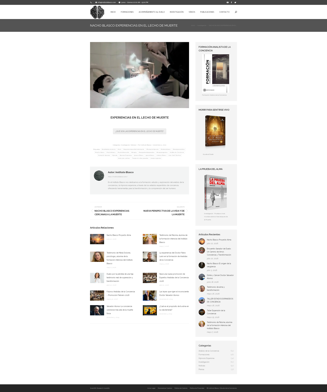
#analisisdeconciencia (108, 149)
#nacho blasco (99, 152)
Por (144, 145)
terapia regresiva (156, 158)
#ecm (119, 149)
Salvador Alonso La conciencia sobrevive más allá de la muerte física (120, 309)
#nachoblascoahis (123, 152)
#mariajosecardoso (179, 149)
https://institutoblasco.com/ (118, 177)
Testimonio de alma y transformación (216, 288)
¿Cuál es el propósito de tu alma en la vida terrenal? (174, 308)
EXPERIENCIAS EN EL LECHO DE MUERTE (139, 117)
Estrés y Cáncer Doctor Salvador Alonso (220, 276)
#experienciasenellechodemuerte (134, 149)
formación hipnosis (104, 155)
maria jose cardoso (124, 158)
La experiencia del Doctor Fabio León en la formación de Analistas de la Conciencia (173, 256)
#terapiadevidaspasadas (146, 152)
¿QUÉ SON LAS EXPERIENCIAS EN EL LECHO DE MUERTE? (140, 131)
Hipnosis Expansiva (126, 155)
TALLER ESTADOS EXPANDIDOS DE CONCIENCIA (220, 300)
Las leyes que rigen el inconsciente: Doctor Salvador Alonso (174, 293)
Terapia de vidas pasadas (140, 158)
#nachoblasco (111, 152)
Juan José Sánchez (174, 155)
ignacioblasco (150, 155)
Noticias (133, 145)
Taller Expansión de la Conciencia (216, 312)
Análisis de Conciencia (177, 152)
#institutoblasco (166, 149)
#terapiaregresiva (162, 152)
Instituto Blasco (161, 155)
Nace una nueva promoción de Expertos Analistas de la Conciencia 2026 (174, 277)
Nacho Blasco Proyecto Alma (119, 235)
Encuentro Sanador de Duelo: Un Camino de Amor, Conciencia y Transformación (219, 252)
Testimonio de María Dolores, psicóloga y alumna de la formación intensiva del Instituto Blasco (120, 258)
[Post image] (97, 239)
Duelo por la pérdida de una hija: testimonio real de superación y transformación (120, 277)
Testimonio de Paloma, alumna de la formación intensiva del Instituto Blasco (173, 238)
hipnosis (114, 155)
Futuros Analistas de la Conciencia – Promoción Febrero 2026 (121, 293)
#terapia (134, 152)
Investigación (125, 145)
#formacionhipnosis (153, 149)
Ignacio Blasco (138, 155)
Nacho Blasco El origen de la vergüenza (219, 265)
